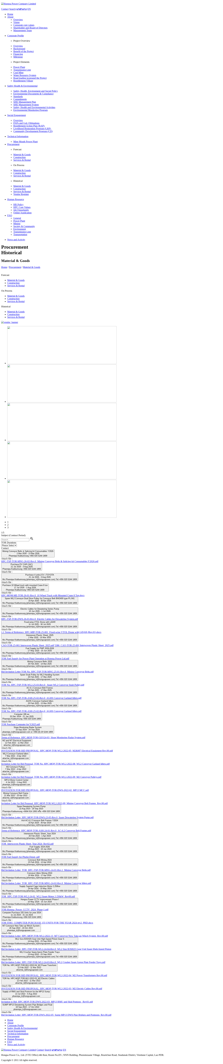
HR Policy (18, 204)
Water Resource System (24, 75)
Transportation (20, 234)
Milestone (18, 57)
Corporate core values (23, 25)
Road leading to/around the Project (30, 78)
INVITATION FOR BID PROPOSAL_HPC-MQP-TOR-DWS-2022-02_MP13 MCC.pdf (45, 790)
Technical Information (17, 1033)
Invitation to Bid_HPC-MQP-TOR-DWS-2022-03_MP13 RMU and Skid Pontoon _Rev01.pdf (47, 1001)
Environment (19, 229)
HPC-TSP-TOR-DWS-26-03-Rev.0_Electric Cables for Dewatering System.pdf (39, 619)
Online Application (22, 212)
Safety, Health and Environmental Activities (34, 107)
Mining (16, 223)
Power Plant (19, 67)
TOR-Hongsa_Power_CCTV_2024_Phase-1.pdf (24, 909)
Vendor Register (21, 194)
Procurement (15, 267)
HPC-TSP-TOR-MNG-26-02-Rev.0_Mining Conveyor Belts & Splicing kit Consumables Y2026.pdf (49, 561)
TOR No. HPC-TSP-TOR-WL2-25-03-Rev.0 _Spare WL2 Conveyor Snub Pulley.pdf (42, 685)
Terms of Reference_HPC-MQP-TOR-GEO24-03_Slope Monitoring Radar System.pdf (43, 737)
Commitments (20, 99)
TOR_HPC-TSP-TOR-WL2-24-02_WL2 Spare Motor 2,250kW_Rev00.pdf (38, 896)
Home (4, 267)
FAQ (9, 1042)
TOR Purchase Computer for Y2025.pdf (20, 724)
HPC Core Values (21, 207)
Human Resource (15, 1039)
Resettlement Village (23, 80)
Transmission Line (22, 70)
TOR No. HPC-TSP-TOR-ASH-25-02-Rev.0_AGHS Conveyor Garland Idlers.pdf (41, 698)
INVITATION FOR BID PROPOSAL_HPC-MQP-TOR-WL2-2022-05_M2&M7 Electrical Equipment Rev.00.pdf (57, 750)
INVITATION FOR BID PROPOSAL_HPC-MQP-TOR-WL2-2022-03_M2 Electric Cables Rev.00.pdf (51, 988)
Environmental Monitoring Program (30, 110)
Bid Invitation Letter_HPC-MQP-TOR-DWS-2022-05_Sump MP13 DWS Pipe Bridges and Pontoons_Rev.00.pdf (56, 1015)
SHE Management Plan (24, 102)
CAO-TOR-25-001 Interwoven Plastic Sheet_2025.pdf (27, 645)
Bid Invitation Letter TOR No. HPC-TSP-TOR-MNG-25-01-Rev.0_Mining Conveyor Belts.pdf (47, 671)
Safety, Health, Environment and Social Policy (35, 91)
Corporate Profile (15, 1025)
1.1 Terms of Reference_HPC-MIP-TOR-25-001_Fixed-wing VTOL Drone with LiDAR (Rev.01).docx (51, 632)
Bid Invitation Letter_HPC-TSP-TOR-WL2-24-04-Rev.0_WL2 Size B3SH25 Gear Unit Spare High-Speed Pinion (56, 949)
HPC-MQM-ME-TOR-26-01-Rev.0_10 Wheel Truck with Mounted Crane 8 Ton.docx (42, 595)
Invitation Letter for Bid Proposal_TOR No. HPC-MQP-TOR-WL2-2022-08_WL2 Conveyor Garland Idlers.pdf (55, 764)
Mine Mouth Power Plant (25, 141)
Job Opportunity (21, 210)
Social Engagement (16, 1031)
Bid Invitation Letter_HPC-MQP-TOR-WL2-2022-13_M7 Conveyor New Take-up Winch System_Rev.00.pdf (54, 936)
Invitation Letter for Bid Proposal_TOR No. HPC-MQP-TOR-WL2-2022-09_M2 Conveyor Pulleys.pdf (51, 777)
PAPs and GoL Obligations (26, 123)
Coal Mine (18, 72)
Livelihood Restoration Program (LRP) (32, 128)
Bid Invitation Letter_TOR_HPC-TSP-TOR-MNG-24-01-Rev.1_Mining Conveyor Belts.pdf (46, 870)
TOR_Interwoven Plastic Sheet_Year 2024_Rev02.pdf (27, 843)
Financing (18, 54)
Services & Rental (22, 160)
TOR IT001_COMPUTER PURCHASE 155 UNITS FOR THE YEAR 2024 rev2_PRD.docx (47, 922)
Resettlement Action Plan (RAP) (29, 126)
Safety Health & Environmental (22, 1028)
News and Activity (16, 1044)
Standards (18, 96)
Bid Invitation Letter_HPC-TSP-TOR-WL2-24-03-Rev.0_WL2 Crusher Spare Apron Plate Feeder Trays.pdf (53, 962)
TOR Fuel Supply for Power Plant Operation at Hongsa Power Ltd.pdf (35, 658)
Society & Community (24, 226)
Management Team (22, 30)
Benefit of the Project (23, 51)
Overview (18, 19)
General (17, 218)
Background (19, 48)
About (10, 1022)
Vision (16, 22)
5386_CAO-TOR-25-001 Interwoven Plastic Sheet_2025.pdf (84, 645)
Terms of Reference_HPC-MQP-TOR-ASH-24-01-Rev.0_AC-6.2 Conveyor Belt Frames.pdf (46, 830)
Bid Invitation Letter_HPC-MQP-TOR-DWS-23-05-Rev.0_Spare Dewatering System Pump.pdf (47, 817)
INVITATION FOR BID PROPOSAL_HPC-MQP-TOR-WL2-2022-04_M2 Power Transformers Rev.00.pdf (54, 975)
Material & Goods (22, 154)
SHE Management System (26, 104)
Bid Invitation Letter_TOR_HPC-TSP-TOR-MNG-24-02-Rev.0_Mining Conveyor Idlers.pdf (46, 883)
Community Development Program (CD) (33, 131)
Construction (19, 157)
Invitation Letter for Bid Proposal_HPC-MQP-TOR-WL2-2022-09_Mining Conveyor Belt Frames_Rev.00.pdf (54, 803)
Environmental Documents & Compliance (33, 93)
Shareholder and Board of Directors (30, 27)
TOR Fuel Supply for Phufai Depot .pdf (20, 857)
